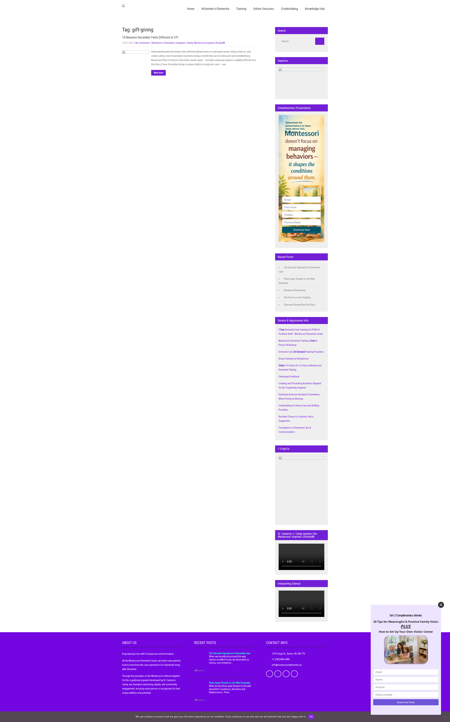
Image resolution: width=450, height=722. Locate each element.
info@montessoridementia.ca (287, 664)
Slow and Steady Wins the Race (299, 304)
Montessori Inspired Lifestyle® (209, 42)
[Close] (441, 605)
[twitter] (277, 673)
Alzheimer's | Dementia (162, 42)
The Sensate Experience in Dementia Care (229, 653)
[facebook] (269, 673)
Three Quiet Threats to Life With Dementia (229, 682)
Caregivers (180, 42)
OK (311, 716)
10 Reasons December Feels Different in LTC (150, 37)
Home (190, 9)
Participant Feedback (289, 376)
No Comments (142, 42)
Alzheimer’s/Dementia (215, 9)
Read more (158, 73)
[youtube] (294, 673)
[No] (445, 716)
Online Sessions (263, 9)
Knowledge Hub (315, 9)
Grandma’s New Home (295, 290)
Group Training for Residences (294, 358)
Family (190, 42)
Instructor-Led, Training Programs (301, 351)
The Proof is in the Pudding (297, 297)
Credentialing (289, 9)
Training (241, 9)
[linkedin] (286, 673)
